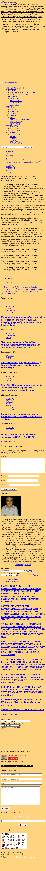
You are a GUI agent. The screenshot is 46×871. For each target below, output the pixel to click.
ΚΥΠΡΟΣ (14, 111)
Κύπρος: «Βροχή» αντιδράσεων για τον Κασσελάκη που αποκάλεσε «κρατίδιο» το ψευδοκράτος (21, 416)
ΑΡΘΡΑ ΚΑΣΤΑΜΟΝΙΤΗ (16, 88)
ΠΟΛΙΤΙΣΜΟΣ (11, 139)
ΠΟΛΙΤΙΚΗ (15, 99)
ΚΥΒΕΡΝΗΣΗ (16, 103)
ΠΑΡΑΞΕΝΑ (11, 116)
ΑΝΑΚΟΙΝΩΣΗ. (9, 714)
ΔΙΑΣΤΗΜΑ (15, 130)
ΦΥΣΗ (13, 137)
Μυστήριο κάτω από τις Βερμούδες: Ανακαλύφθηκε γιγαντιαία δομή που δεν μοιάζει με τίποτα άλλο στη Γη (20, 345)
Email (4, 480)
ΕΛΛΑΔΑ (14, 109)
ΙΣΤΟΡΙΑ (14, 141)
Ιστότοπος (4, 485)
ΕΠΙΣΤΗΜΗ (15, 128)
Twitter (11, 283)
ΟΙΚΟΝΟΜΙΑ (16, 101)
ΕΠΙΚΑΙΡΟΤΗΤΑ (13, 96)
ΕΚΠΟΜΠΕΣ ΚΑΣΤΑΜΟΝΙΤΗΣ (23, 92)
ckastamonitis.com (15, 857)
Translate (36, 575)
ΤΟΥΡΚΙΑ (14, 113)
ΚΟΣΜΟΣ (10, 107)
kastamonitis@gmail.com (23, 565)
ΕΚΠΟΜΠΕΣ (11, 90)
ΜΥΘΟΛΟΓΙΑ (16, 143)
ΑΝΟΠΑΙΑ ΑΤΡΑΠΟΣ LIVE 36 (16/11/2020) (22, 709)
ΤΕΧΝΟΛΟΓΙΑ (12, 126)
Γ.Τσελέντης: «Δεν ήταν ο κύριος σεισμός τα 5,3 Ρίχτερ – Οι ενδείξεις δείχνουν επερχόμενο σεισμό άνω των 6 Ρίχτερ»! (22, 291)
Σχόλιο (4, 457)
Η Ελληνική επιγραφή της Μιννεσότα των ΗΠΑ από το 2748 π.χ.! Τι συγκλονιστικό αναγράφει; (21, 702)
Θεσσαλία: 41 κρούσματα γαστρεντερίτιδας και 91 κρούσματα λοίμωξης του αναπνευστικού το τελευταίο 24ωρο (22, 388)
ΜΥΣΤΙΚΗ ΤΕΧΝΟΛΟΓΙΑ (21, 120)
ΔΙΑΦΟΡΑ (14, 105)
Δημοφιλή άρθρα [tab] (12, 581)
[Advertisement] (23, 57)
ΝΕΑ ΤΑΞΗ (15, 124)
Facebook (4, 283)
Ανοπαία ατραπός (31, 857)
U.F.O (12, 118)
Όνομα (4, 476)
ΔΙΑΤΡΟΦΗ (10, 132)
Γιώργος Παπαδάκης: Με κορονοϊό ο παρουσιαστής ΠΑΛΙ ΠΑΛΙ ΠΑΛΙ (19, 435)
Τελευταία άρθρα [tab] (12, 579)
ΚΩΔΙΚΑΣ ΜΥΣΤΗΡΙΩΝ (20, 94)
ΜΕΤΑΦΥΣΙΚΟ (16, 122)
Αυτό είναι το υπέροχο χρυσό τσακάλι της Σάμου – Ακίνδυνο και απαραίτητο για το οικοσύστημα (21, 365)
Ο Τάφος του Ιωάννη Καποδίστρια (20, 287)
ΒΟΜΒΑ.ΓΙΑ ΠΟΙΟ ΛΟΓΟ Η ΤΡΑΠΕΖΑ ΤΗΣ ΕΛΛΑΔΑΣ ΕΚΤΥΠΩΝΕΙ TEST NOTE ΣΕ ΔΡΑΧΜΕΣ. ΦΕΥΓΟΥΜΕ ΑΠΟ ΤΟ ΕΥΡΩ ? (22, 691)
